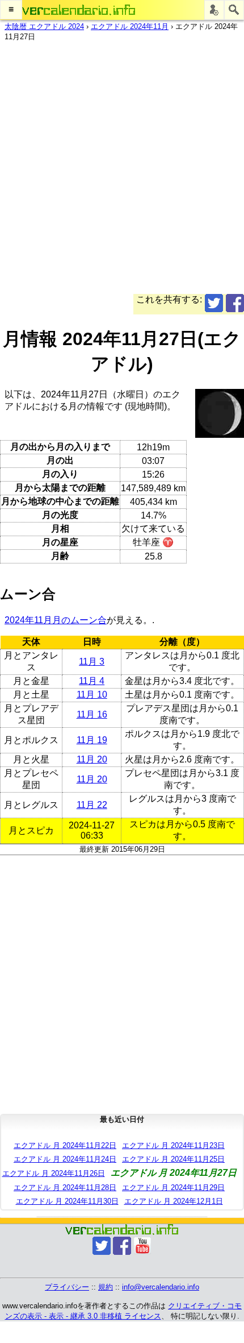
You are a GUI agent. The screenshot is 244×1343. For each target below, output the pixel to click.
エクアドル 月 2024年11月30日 (67, 1201)
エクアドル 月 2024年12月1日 (173, 1201)
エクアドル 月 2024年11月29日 (173, 1187)
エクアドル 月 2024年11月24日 (65, 1159)
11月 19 (92, 740)
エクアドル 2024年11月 (130, 26)
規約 (105, 1287)
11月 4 (91, 681)
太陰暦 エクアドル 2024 (44, 26)
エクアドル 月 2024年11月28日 (65, 1187)
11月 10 (92, 694)
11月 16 (92, 714)
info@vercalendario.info (160, 1287)
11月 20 (92, 759)
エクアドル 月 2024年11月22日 (65, 1145)
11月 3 (91, 661)
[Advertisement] (122, 171)
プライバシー (67, 1287)
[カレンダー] (79, 10)
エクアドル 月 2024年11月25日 (173, 1159)
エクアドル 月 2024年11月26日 (53, 1173)
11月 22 (92, 805)
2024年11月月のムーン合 (56, 620)
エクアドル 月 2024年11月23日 (173, 1145)
